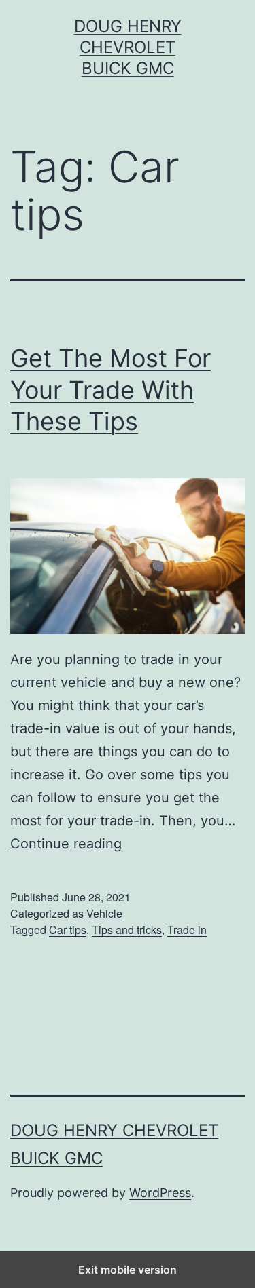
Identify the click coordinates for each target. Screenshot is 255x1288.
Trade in (187, 929)
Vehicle (104, 913)
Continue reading (66, 844)
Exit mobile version (127, 1269)
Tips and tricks (127, 929)
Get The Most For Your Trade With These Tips (110, 390)
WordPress (160, 1193)
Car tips (67, 929)
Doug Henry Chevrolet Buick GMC (128, 47)
